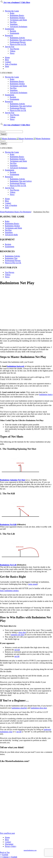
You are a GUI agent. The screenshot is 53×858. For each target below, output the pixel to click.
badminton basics (46, 394)
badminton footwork (15, 366)
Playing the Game (12, 11)
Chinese (5, 857)
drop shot (22, 632)
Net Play (13, 22)
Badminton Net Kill (8, 524)
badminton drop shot (39, 708)
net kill (17, 650)
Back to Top (5, 852)
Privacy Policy (10, 846)
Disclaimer (9, 844)
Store (7, 66)
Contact (8, 62)
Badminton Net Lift (8, 565)
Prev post (3, 833)
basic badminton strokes (9, 591)
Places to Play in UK (18, 44)
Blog (7, 60)
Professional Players (18, 42)
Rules (12, 13)
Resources (9, 35)
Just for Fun (9, 47)
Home (7, 57)
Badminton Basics (17, 15)
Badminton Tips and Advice (21, 40)
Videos (12, 51)
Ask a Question (11, 64)
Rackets (13, 31)
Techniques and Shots (18, 20)
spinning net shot (17, 635)
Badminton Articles (17, 38)
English (5, 855)
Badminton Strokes (17, 18)
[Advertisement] (26, 311)
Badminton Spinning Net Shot (12, 480)
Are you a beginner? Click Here (16, 2)
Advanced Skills (11, 235)
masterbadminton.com (30, 850)
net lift (16, 656)
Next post (11, 833)
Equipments (9, 29)
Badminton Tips (11, 258)
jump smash (32, 584)
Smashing (14, 24)
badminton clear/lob (19, 708)
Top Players (14, 49)
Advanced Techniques (18, 26)
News (12, 53)
